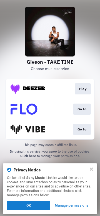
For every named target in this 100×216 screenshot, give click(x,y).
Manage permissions (71, 205)
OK (28, 205)
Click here (28, 156)
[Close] (91, 169)
